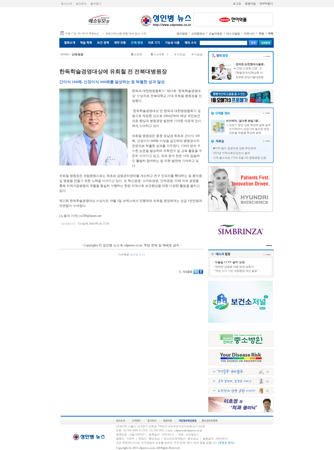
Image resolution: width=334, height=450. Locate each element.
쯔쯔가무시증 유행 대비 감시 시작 (125, 33)
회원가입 (250, 3)
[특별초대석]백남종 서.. (249, 72)
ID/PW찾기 (266, 3)
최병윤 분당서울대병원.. (250, 77)
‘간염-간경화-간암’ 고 (249, 68)
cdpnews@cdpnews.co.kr (188, 430)
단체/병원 (77, 54)
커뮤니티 (249, 33)
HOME (65, 54)
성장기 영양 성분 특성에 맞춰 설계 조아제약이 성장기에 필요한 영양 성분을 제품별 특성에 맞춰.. (250, 129)
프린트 (138, 54)
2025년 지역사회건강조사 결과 (231, 153)
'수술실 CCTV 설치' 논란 (229, 262)
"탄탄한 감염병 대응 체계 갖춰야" (234, 266)
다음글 (198, 54)
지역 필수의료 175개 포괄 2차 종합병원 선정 (239, 157)
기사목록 (158, 54)
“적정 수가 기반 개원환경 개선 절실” (236, 270)
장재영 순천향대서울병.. (250, 64)
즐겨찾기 (95, 3)
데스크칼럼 (233, 33)
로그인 (237, 3)
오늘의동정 (215, 33)
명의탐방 (182, 33)
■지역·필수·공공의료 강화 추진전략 (234, 148)
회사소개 (66, 3)
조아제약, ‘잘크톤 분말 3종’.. (243, 120)
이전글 (181, 54)
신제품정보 (198, 33)
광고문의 (81, 3)
